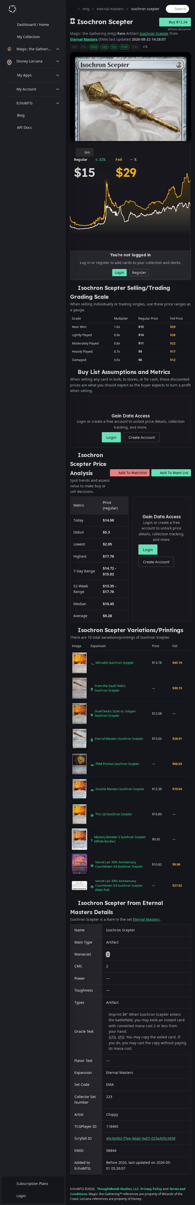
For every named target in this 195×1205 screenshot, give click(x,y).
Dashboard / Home (33, 24)
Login (21, 1195)
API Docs (24, 127)
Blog (21, 115)
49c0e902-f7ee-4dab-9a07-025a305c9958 (140, 1138)
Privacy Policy (151, 1189)
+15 (145, 47)
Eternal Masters (84, 39)
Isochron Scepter (154, 33)
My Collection (28, 36)
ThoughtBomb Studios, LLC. (118, 1189)
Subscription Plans (32, 1183)
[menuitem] (33, 24)
